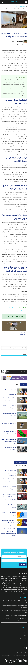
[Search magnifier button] (1, 2)
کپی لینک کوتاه (22, 308)
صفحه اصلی (22, 6)
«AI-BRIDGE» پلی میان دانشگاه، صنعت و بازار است (16, 615)
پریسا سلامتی (20, 41)
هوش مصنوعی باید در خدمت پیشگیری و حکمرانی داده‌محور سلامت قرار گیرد (10, 392)
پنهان (17, 77)
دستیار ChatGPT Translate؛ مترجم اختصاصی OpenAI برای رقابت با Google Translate (9, 523)
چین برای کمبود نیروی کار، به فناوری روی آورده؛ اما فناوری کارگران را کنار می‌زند (8, 442)
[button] (26, 2)
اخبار (16, 6)
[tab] (23, 384)
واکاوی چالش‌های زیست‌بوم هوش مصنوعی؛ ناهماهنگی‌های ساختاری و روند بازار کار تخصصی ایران (9, 497)
